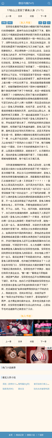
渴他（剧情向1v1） (11, 384)
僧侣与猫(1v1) (26, 3)
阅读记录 (20, 435)
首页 (11, 435)
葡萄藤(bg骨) (24, 384)
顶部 (41, 435)
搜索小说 (31, 435)
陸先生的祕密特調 (41, 388)
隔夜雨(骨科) (8, 388)
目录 (20, 16)
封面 (32, 16)
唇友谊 (21, 388)
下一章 (43, 16)
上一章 (8, 16)
